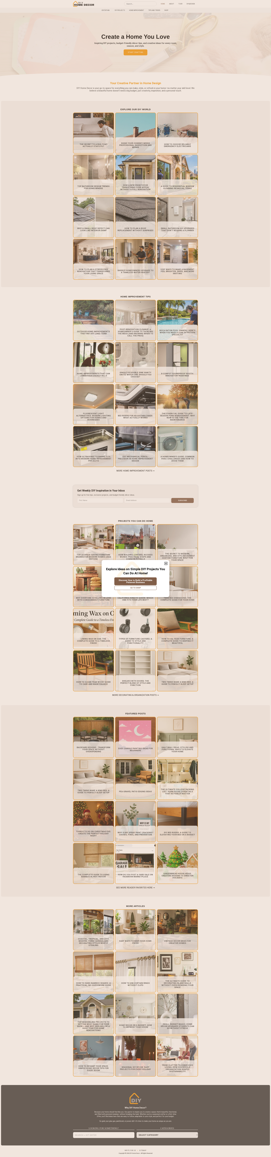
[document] (135, 578)
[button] (166, 563)
